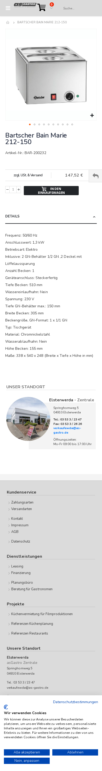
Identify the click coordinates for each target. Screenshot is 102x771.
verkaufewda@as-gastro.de (67, 430)
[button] (92, 115)
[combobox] (77, 8)
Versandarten (21, 509)
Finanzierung (21, 573)
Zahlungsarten (22, 502)
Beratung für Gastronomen (32, 589)
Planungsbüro (22, 582)
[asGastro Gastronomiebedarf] (25, 8)
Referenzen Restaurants (29, 633)
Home (8, 22)
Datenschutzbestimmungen (75, 701)
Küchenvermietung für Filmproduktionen (42, 614)
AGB (15, 531)
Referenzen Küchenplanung (32, 623)
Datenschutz (20, 541)
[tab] (51, 217)
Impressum (20, 525)
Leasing (17, 566)
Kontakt (17, 518)
